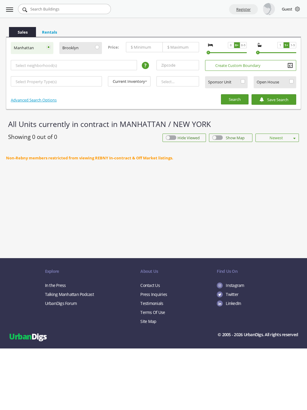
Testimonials (151, 303)
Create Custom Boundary (238, 65)
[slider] (208, 52)
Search (235, 99)
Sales (23, 32)
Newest (276, 137)
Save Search (277, 99)
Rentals (49, 32)
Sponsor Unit (219, 82)
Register (243, 9)
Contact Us (150, 285)
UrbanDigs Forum (61, 303)
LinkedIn (233, 303)
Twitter (232, 294)
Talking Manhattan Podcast (69, 294)
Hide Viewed (188, 137)
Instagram (235, 285)
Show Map (235, 137)
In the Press (55, 285)
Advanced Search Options (34, 100)
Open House (268, 82)
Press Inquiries (153, 294)
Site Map (148, 321)
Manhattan (24, 47)
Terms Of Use (152, 312)
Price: (113, 47)
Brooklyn (70, 47)
